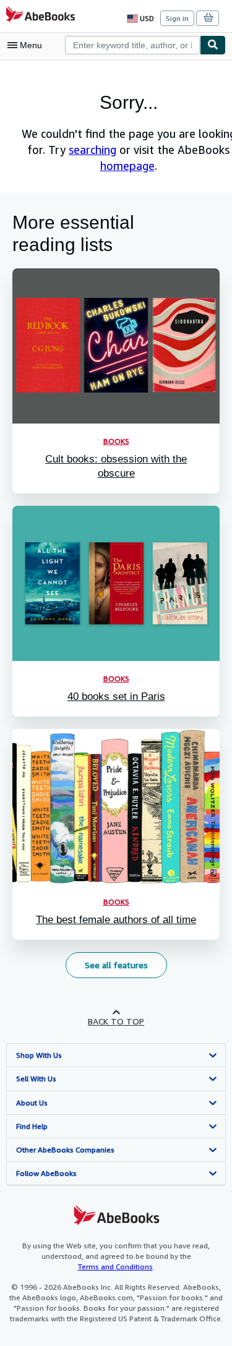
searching (92, 149)
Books (116, 678)
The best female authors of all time (116, 920)
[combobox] (132, 45)
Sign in (177, 18)
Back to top (116, 1021)
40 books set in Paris (116, 696)
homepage (127, 166)
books (116, 441)
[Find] (212, 45)
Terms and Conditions (115, 1266)
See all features (116, 965)
